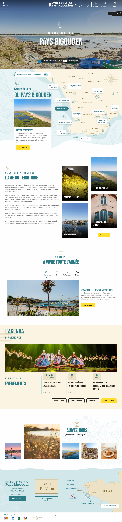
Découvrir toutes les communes (29, 75)
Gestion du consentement (38, 515)
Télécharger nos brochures (46, 499)
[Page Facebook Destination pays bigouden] (41, 489)
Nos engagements (72, 488)
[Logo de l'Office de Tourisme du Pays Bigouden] (17, 484)
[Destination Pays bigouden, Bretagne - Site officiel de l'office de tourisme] (61, 4)
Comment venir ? (110, 506)
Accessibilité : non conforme (86, 515)
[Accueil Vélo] (19, 518)
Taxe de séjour (71, 484)
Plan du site (72, 515)
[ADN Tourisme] (5, 518)
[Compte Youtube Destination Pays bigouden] (52, 489)
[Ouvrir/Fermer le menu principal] (5, 4)
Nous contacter (17, 498)
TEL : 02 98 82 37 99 (17, 494)
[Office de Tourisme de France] (13, 518)
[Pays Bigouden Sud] (26, 518)
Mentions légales (23, 515)
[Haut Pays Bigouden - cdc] (37, 518)
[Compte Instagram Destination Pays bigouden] (46, 489)
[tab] (46, 273)
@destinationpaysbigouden (77, 435)
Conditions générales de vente (57, 515)
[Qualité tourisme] (73, 496)
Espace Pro (70, 480)
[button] (61, 358)
